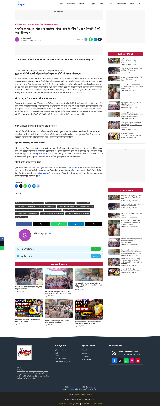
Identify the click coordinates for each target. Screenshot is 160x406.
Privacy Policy (86, 359)
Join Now (95, 249)
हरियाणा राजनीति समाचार (61, 350)
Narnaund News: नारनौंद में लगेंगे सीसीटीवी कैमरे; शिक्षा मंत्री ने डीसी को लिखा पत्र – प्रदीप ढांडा (132, 86)
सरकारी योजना (121, 4)
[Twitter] (2, 243)
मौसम (132, 4)
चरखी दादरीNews (58, 354)
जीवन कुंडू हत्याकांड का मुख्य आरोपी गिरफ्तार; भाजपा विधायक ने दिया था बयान (57, 321)
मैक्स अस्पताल (44, 173)
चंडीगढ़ (24, 24)
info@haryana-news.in (84, 395)
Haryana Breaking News (63, 362)
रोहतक (41, 24)
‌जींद (111, 4)
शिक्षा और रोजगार (48, 24)
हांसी (101, 4)
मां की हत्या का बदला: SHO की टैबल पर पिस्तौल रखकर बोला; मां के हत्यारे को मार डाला (88, 323)
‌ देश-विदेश (19, 24)
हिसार (93, 4)
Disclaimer (85, 356)
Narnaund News (60, 358)
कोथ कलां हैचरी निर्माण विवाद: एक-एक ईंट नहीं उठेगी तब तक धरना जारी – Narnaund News (58, 292)
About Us (85, 350)
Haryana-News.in (75, 387)
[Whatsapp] (2, 248)
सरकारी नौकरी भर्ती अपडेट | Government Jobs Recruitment (28, 320)
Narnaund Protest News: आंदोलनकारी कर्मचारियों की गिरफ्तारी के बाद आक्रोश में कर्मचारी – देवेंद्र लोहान (88, 285)
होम (61, 4)
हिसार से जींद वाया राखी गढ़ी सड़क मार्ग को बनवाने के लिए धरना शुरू (131, 78)
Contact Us (85, 353)
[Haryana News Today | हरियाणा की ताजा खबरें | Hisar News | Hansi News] (21, 3)
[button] (139, 3)
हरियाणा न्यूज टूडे (27, 38)
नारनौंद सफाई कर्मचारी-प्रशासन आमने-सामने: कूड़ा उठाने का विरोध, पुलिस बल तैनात (131, 60)
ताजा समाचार (71, 4)
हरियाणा (81, 4)
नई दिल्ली (37, 24)
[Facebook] (2, 239)
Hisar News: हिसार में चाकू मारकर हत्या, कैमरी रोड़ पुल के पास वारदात (28, 288)
